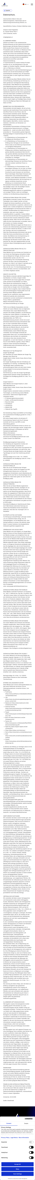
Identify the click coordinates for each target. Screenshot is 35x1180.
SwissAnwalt (10, 1100)
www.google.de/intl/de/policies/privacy (17, 586)
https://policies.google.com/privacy (12, 434)
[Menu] (32, 4)
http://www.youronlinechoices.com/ (15, 234)
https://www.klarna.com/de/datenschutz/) (20, 732)
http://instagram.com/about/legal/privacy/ (20, 648)
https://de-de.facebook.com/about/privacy (17, 617)
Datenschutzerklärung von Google (14, 303)
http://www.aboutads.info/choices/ (15, 232)
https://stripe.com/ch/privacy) (17, 730)
